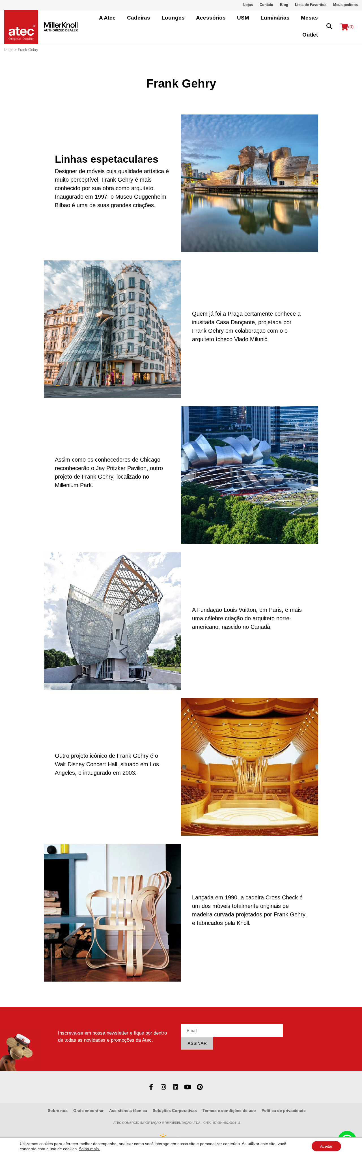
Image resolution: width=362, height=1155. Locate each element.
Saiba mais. (89, 1148)
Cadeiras (138, 18)
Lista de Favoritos (310, 5)
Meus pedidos (345, 5)
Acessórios (211, 18)
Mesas (309, 18)
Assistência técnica (128, 1110)
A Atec (107, 18)
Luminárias (275, 18)
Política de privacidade (284, 1110)
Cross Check (282, 897)
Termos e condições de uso (229, 1110)
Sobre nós (58, 1110)
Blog (284, 5)
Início (8, 50)
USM (243, 18)
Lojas (248, 5)
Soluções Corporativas (175, 1110)
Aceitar (326, 1146)
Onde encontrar (88, 1110)
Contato (266, 5)
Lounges (173, 18)
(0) (351, 26)
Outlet (310, 35)
